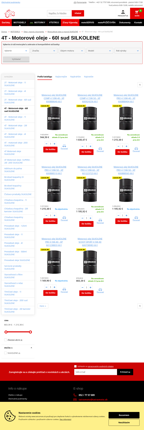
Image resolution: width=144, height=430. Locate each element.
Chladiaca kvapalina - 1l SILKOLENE (15, 201)
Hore (42, 306)
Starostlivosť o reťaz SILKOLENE (13, 284)
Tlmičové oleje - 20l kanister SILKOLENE (17, 310)
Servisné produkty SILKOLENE (12, 267)
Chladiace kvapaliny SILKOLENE (13, 218)
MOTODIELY (15, 31)
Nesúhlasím (124, 422)
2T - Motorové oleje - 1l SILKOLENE (15, 84)
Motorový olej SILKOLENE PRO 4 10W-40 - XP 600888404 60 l (126, 98)
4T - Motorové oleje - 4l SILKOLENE (15, 135)
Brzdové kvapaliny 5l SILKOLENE (14, 178)
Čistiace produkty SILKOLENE (18, 194)
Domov (4, 31)
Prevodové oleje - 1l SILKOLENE (13, 236)
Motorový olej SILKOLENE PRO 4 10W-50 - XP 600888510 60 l (54, 170)
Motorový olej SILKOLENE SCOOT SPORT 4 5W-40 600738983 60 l (90, 242)
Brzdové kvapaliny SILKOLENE (12, 187)
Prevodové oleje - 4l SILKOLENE (13, 244)
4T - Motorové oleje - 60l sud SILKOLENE (16, 109)
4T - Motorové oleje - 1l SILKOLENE (15, 118)
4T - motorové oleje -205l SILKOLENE (16, 144)
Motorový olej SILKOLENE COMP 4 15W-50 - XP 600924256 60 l (90, 98)
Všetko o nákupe (15, 395)
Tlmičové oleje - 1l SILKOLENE (12, 293)
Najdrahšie (75, 76)
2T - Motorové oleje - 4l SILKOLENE (15, 92)
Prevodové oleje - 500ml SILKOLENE (15, 253)
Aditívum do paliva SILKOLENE (13, 170)
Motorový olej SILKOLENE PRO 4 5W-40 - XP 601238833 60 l (54, 242)
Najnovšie (88, 76)
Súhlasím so (95, 366)
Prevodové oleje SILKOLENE (17, 260)
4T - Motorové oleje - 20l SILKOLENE (15, 127)
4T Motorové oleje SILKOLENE (12, 152)
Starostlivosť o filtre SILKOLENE (13, 276)
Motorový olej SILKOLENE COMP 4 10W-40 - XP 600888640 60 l (54, 98)
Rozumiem (124, 415)
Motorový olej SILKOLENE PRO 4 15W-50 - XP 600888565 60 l (126, 170)
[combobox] (16, 51)
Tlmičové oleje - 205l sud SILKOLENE (16, 301)
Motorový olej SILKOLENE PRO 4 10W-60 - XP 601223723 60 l (90, 170)
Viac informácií (65, 419)
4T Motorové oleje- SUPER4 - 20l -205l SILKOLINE (17, 161)
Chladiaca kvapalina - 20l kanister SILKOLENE (16, 210)
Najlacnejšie (61, 76)
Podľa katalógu (44, 76)
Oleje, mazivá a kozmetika (34, 31)
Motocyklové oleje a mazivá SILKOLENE (63, 31)
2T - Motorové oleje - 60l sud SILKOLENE (17, 101)
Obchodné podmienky (10, 2)
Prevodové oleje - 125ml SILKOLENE (15, 227)
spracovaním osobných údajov (101, 366)
